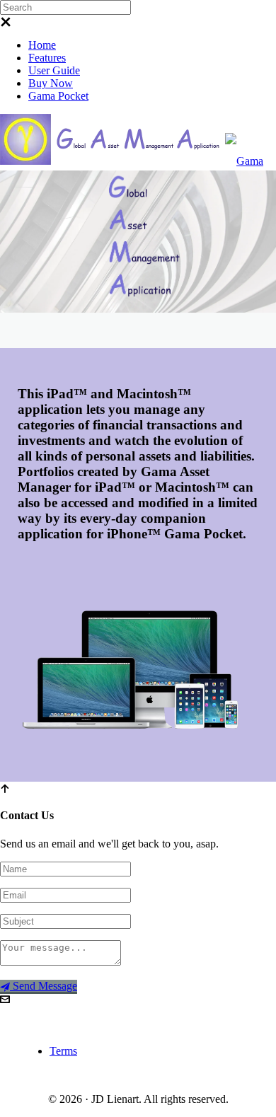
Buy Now (50, 83)
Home (42, 45)
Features (47, 58)
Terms (63, 1051)
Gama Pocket (58, 96)
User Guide (54, 70)
